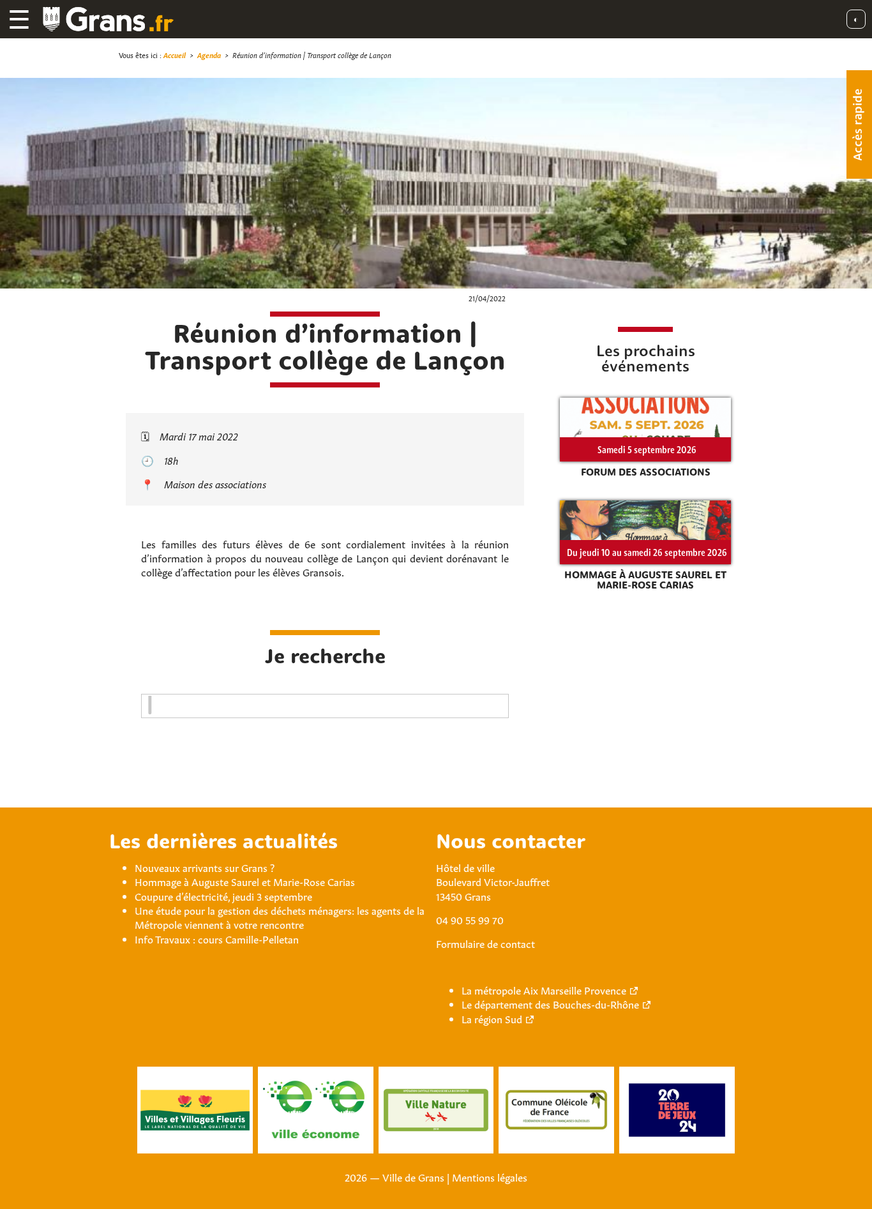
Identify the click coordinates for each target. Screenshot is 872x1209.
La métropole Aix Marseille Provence (544, 989)
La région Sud (492, 1018)
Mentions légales (489, 1176)
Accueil (174, 54)
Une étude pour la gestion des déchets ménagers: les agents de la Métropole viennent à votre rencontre (280, 917)
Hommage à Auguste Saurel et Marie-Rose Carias (245, 881)
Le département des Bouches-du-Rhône (550, 1003)
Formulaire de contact (485, 943)
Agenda (209, 54)
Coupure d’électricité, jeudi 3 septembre (223, 896)
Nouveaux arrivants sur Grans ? (204, 867)
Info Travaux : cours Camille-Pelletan (217, 938)
